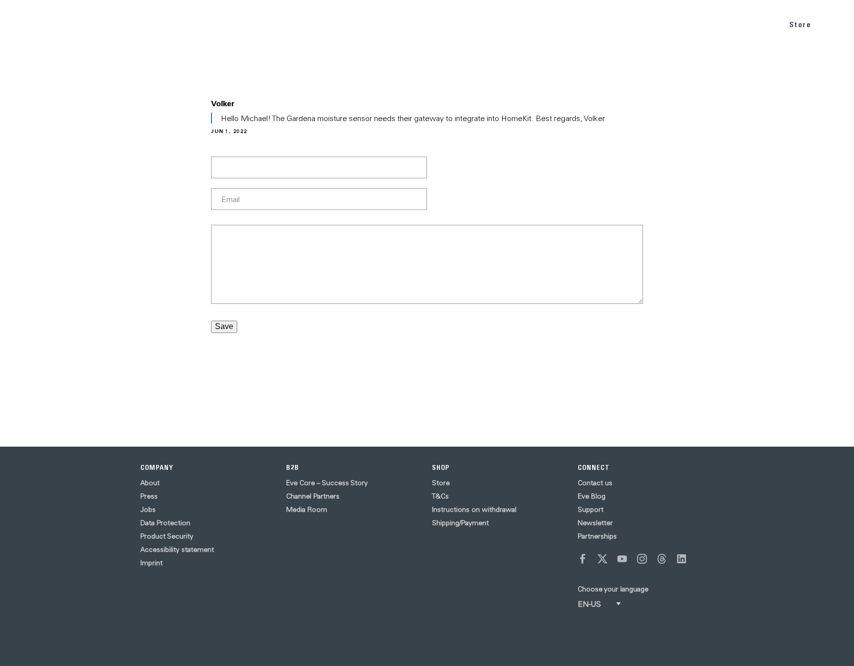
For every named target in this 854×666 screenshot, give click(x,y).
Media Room (306, 509)
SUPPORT (750, 24)
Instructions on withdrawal (474, 509)
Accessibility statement (177, 549)
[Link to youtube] (622, 559)
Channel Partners (313, 496)
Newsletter (595, 522)
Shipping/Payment (460, 522)
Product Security (166, 536)
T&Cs (440, 496)
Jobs (148, 509)
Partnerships (597, 536)
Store (800, 24)
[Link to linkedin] (681, 559)
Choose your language (613, 588)
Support (590, 509)
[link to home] (35, 24)
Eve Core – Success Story (327, 482)
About (150, 482)
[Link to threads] (662, 559)
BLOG (706, 24)
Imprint (151, 562)
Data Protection (165, 522)
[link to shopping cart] (835, 23)
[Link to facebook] (583, 559)
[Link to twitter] (602, 559)
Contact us (595, 482)
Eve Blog (591, 496)
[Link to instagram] (642, 559)
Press (149, 496)
